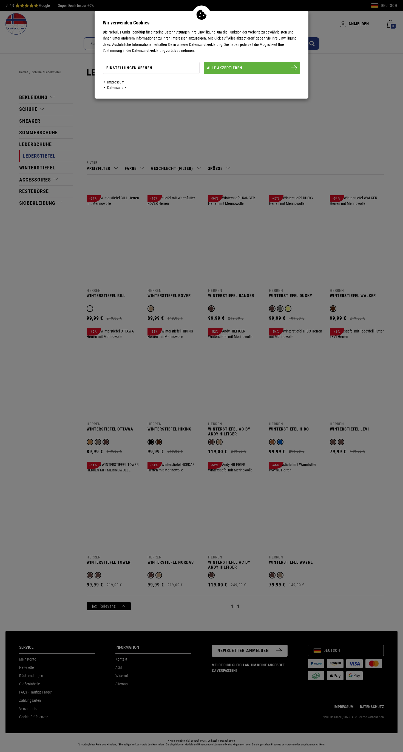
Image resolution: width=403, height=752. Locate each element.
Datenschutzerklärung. (206, 44)
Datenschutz (116, 87)
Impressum (115, 82)
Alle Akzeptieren (224, 68)
